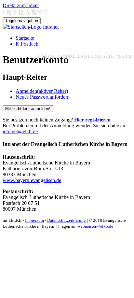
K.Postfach (27, 44)
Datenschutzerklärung (66, 220)
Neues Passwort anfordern (43, 97)
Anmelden (42, 91)
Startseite (25, 38)
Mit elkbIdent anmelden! (27, 108)
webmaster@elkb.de (95, 226)
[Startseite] (23, 27)
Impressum (34, 220)
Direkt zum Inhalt (21, 5)
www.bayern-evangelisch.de (32, 180)
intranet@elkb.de (20, 131)
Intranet (51, 27)
